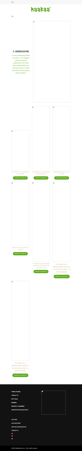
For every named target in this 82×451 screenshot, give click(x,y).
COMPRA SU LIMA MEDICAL (20, 177)
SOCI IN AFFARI (15, 423)
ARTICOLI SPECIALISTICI (18, 427)
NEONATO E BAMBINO (17, 406)
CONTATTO (14, 430)
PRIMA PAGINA (15, 391)
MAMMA (14, 402)
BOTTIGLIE (14, 399)
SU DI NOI (14, 419)
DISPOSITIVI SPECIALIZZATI (19, 410)
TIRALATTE (14, 395)
